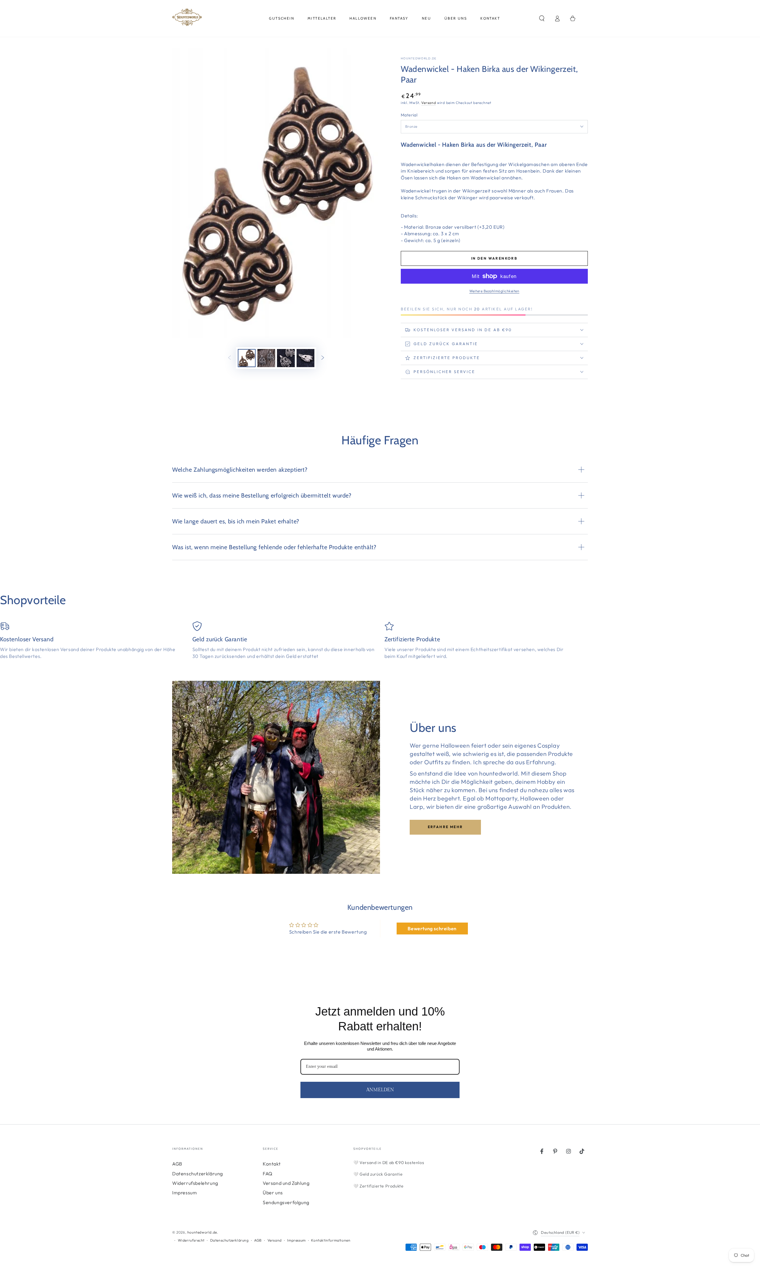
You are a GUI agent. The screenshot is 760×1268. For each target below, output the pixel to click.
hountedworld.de (419, 58)
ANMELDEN (380, 1090)
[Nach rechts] (322, 358)
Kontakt (272, 1164)
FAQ (268, 1174)
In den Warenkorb (494, 258)
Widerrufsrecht (191, 1240)
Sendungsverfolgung (286, 1202)
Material (409, 115)
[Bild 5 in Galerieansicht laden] (305, 358)
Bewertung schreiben (432, 928)
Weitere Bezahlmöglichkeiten (494, 291)
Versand (428, 102)
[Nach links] (229, 358)
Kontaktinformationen (330, 1240)
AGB (177, 1164)
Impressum (184, 1193)
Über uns (273, 1193)
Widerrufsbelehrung (195, 1183)
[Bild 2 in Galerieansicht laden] (266, 358)
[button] (542, 18)
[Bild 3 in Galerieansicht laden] (286, 358)
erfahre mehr (445, 827)
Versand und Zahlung (286, 1183)
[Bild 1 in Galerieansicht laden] (247, 358)
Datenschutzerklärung (197, 1174)
